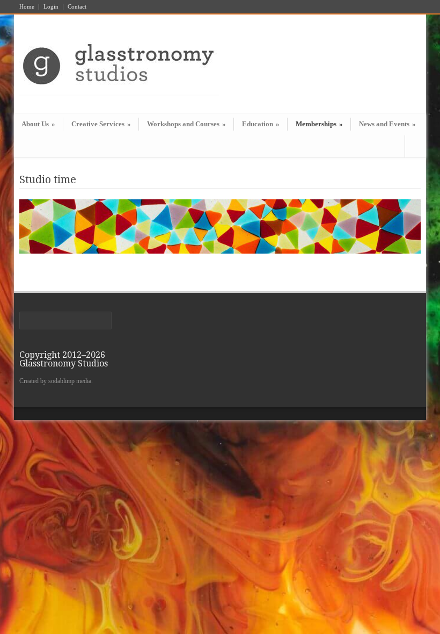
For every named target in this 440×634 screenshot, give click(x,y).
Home (26, 7)
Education (261, 124)
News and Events (387, 124)
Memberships (319, 124)
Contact (77, 7)
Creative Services (101, 124)
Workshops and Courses (186, 124)
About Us (38, 124)
